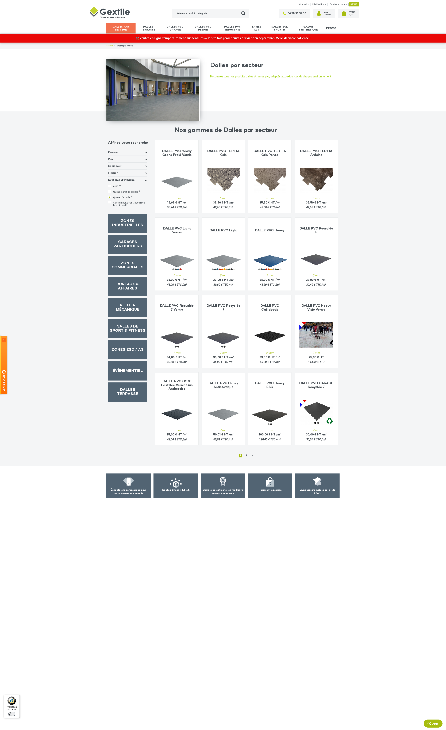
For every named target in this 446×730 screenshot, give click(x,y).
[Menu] (18, 697)
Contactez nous (338, 4)
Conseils (304, 4)
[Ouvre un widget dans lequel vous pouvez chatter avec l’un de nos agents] (433, 724)
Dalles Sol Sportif (279, 28)
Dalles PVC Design (203, 28)
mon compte (327, 13)
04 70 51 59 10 (297, 13)
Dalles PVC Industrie (232, 28)
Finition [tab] (113, 172)
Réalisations (319, 4)
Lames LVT (256, 28)
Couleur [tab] (113, 152)
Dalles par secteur (121, 28)
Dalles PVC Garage (175, 28)
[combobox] (210, 13)
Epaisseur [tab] (114, 165)
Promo (331, 28)
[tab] (127, 177)
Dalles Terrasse (148, 28)
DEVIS (354, 4)
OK (245, 13)
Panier (352, 13)
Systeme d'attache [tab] (121, 179)
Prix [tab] (110, 159)
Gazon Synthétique (308, 28)
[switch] (11, 714)
